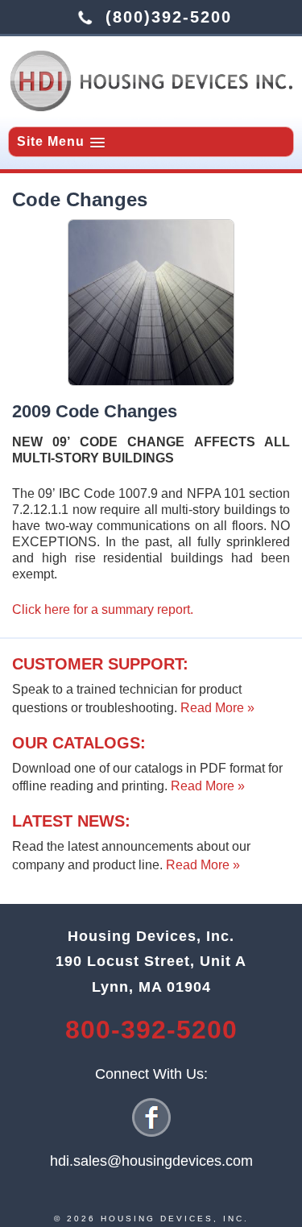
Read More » (217, 708)
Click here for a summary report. (102, 609)
